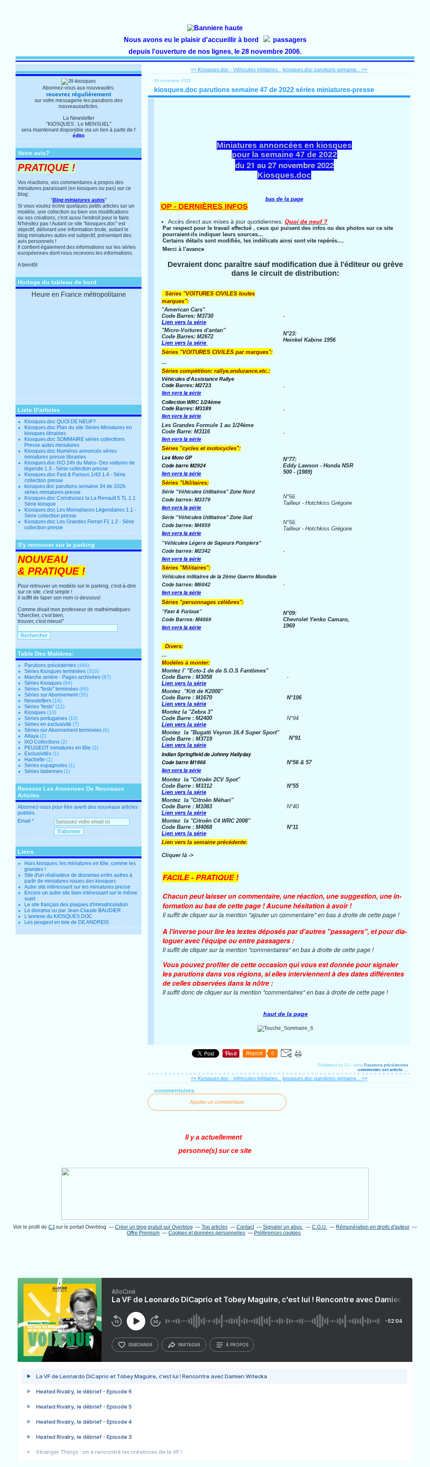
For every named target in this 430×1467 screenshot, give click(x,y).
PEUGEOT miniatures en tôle (57, 748)
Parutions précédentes (50, 665)
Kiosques (35, 712)
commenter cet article (381, 1069)
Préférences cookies (277, 1233)
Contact (245, 1227)
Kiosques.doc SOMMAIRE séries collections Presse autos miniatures (74, 442)
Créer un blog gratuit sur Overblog (154, 1227)
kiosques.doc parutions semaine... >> (325, 70)
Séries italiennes (43, 771)
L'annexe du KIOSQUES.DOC (58, 916)
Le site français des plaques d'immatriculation (76, 905)
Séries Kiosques (43, 683)
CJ (51, 1227)
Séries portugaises (45, 718)
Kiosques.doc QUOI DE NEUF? (60, 422)
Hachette (34, 760)
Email (24, 821)
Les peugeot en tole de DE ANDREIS (66, 922)
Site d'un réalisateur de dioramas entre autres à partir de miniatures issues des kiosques (78, 878)
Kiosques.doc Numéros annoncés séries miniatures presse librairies (70, 454)
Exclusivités (37, 754)
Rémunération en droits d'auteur (372, 1227)
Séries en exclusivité (47, 724)
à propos (237, 1344)
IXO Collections (42, 742)
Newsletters (37, 701)
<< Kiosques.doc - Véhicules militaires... (236, 70)
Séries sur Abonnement (51, 695)
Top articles (215, 1227)
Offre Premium (143, 1233)
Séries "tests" (39, 707)
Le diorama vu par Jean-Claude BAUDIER (72, 910)
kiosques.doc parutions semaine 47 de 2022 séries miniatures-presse (264, 89)
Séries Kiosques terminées (55, 671)
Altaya (31, 736)
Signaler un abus (283, 1227)
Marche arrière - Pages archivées (62, 677)
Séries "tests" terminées (51, 689)
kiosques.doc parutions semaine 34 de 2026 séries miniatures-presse (75, 489)
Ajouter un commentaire (217, 1102)
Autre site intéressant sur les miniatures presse (77, 887)
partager (189, 1344)
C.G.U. (319, 1227)
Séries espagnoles (45, 765)
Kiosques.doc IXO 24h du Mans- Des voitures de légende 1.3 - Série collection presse (79, 466)
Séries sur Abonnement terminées (63, 730)
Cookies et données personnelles (206, 1233)
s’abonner (140, 1344)
